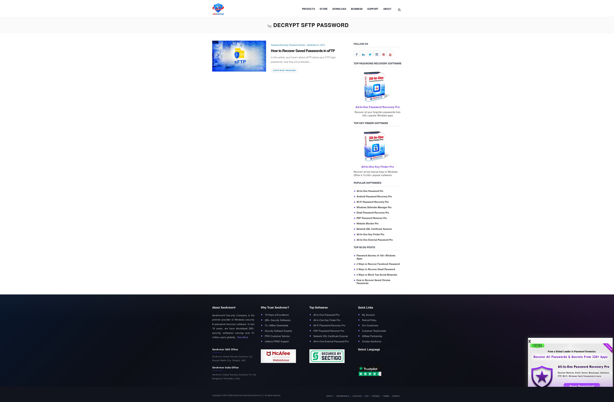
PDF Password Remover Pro (372, 218)
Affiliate (357, 396)
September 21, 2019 (316, 45)
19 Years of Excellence (277, 314)
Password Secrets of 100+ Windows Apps (376, 257)
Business (356, 8)
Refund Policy (369, 320)
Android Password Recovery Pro (374, 196)
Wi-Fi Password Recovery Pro (373, 201)
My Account (368, 314)
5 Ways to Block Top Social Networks (377, 274)
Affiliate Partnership (372, 336)
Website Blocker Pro (368, 223)
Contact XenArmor (371, 341)
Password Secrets (297, 45)
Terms (386, 396)
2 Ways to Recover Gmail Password (376, 269)
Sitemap (376, 396)
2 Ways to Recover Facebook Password (378, 263)
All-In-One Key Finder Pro (370, 234)
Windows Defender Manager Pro (374, 207)
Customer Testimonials (374, 330)
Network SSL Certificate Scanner (374, 228)
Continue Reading (284, 70)
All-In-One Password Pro (370, 191)
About (387, 8)
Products (308, 8)
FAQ (367, 396)
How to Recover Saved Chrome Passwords (373, 282)
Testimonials (342, 396)
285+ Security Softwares (278, 320)
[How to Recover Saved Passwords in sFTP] (239, 56)
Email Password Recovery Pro (373, 212)
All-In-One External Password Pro (375, 239)
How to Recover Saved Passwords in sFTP (303, 50)
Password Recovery (279, 45)
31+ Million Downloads (276, 325)
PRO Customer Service (277, 336)
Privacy (396, 396)
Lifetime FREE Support (277, 341)
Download (339, 8)
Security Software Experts (278, 330)
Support (372, 8)
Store (324, 8)
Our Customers (370, 325)
